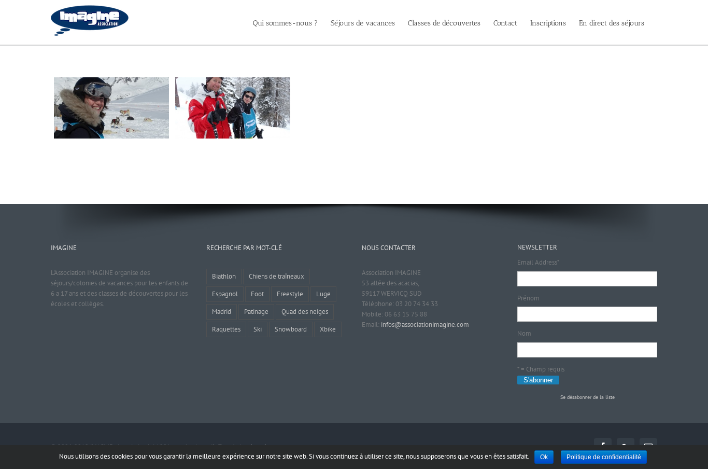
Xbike (328, 329)
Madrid (221, 311)
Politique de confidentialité (604, 457)
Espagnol (225, 293)
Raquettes (226, 329)
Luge (323, 293)
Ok (544, 457)
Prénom (528, 298)
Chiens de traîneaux (276, 276)
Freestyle (290, 293)
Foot (257, 293)
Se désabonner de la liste (587, 397)
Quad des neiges (304, 311)
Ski (257, 329)
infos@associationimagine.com (425, 324)
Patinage (256, 311)
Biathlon (224, 276)
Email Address (538, 262)
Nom (524, 333)
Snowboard (291, 329)
